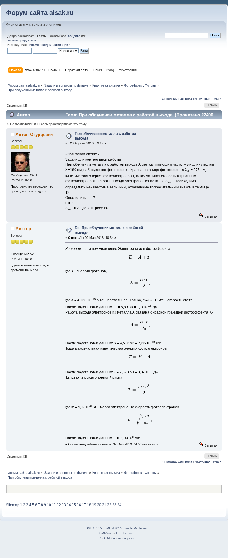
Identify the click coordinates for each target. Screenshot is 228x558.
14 (69, 505)
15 (74, 505)
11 (54, 505)
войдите (74, 36)
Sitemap (12, 505)
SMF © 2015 (113, 528)
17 (84, 505)
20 (99, 505)
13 (64, 505)
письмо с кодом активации (48, 45)
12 (59, 505)
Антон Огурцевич (34, 134)
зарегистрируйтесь (21, 40)
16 (79, 505)
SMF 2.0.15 (94, 528)
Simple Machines (135, 528)
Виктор (23, 228)
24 (119, 505)
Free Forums (124, 533)
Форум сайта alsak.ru (40, 12)
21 (104, 505)
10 (49, 505)
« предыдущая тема (177, 98)
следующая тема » (207, 98)
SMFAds (105, 533)
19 (94, 505)
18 (89, 505)
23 (114, 505)
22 (109, 505)
